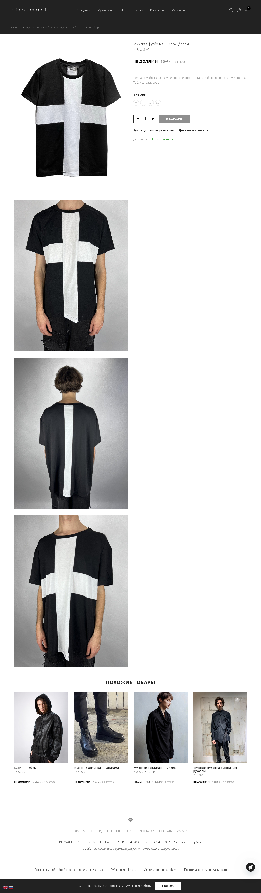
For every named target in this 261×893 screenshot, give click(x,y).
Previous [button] (8, 729)
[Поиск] (231, 10)
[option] (41, 743)
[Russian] (11, 887)
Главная (16, 27)
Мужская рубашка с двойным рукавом (215, 769)
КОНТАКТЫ (114, 831)
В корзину (174, 118)
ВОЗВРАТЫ (165, 831)
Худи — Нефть (25, 768)
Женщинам (83, 10)
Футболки (49, 27)
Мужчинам (105, 10)
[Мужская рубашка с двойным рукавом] (220, 727)
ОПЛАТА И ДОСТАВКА (140, 831)
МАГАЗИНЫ (184, 831)
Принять (168, 885)
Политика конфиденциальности (205, 870)
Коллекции (157, 10)
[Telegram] (250, 883)
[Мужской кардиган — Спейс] (161, 727)
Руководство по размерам (154, 130)
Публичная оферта (123, 870)
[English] (5, 887)
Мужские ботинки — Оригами (96, 768)
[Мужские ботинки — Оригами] (101, 727)
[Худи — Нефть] (41, 727)
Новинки (137, 10)
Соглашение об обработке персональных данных (68, 870)
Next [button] (253, 729)
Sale (121, 10)
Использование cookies (160, 870)
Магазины (178, 10)
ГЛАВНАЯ (80, 831)
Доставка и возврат (194, 130)
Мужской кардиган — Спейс (155, 768)
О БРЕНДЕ (96, 831)
